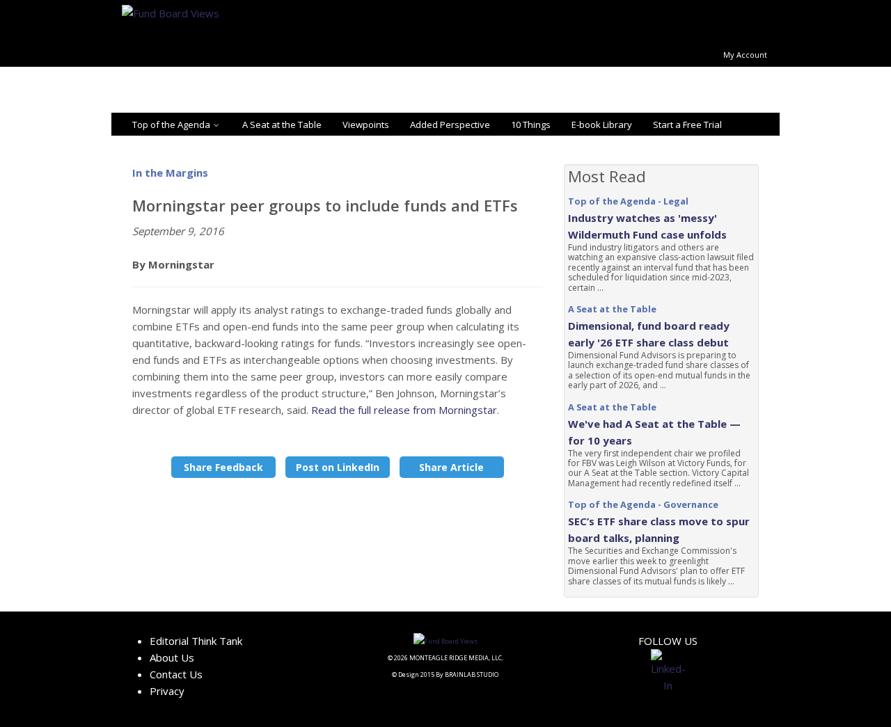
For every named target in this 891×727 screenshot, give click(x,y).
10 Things (531, 124)
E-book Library (601, 124)
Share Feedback (223, 467)
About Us (172, 657)
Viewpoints (365, 124)
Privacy (167, 691)
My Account (745, 54)
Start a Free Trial (687, 124)
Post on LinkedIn (337, 467)
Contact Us (176, 674)
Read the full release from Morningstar (404, 410)
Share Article (451, 467)
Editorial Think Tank (196, 641)
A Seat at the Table (282, 124)
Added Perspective (450, 124)
